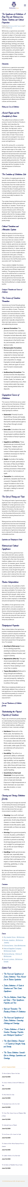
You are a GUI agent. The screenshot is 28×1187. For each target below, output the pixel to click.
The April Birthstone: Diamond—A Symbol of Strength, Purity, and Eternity (14, 1044)
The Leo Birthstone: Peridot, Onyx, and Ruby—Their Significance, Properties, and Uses (15, 1000)
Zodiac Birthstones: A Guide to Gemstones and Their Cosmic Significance (14, 988)
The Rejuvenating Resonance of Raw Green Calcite (11, 1104)
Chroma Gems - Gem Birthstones (15, 946)
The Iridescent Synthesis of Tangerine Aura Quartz (11, 1073)
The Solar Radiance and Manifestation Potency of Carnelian (12, 1165)
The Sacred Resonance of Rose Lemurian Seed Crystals (11, 1134)
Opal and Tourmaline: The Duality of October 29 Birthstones (15, 1010)
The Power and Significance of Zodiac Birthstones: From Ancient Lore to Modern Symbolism (15, 976)
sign (11, 27)
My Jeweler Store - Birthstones (14, 937)
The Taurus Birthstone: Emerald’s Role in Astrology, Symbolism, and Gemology (15, 1055)
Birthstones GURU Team (14, 26)
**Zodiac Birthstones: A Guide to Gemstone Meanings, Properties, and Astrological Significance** (14, 1032)
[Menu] (25, 5)
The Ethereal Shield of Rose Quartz (8, 1094)
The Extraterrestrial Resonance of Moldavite (9, 1125)
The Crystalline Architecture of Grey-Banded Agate (11, 1155)
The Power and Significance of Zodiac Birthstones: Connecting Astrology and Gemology (14, 1020)
